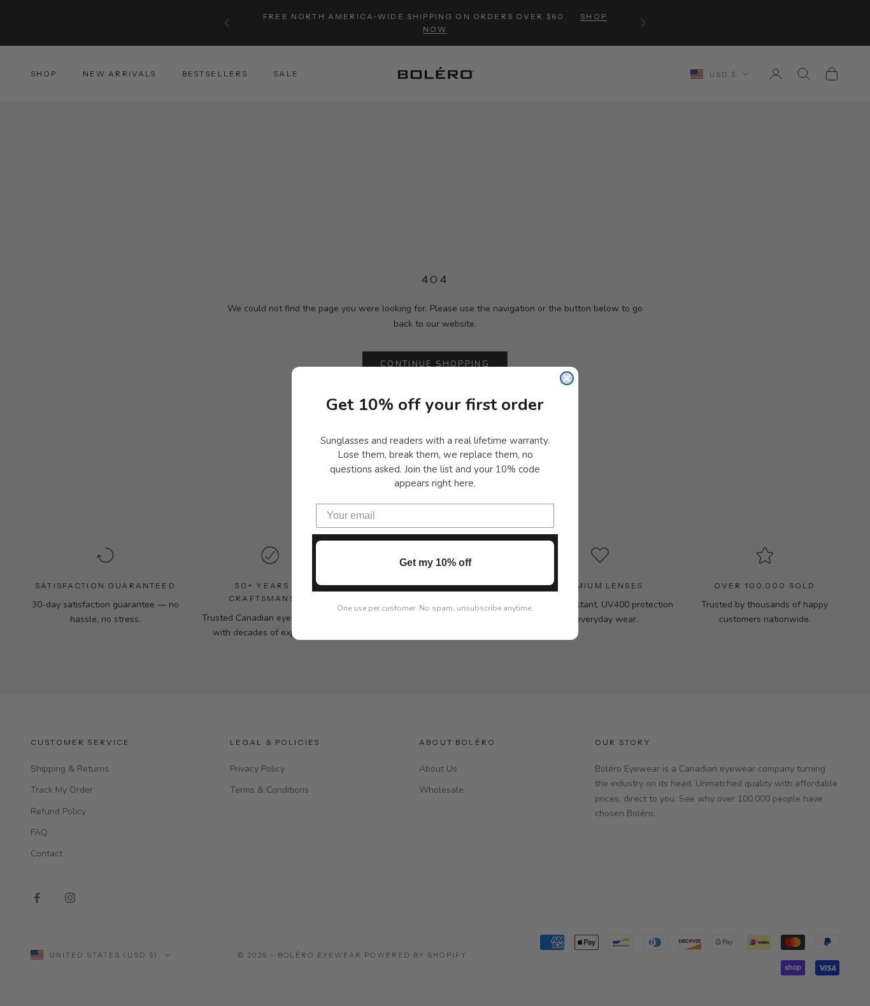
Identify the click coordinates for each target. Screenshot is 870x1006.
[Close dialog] (566, 378)
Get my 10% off (435, 562)
